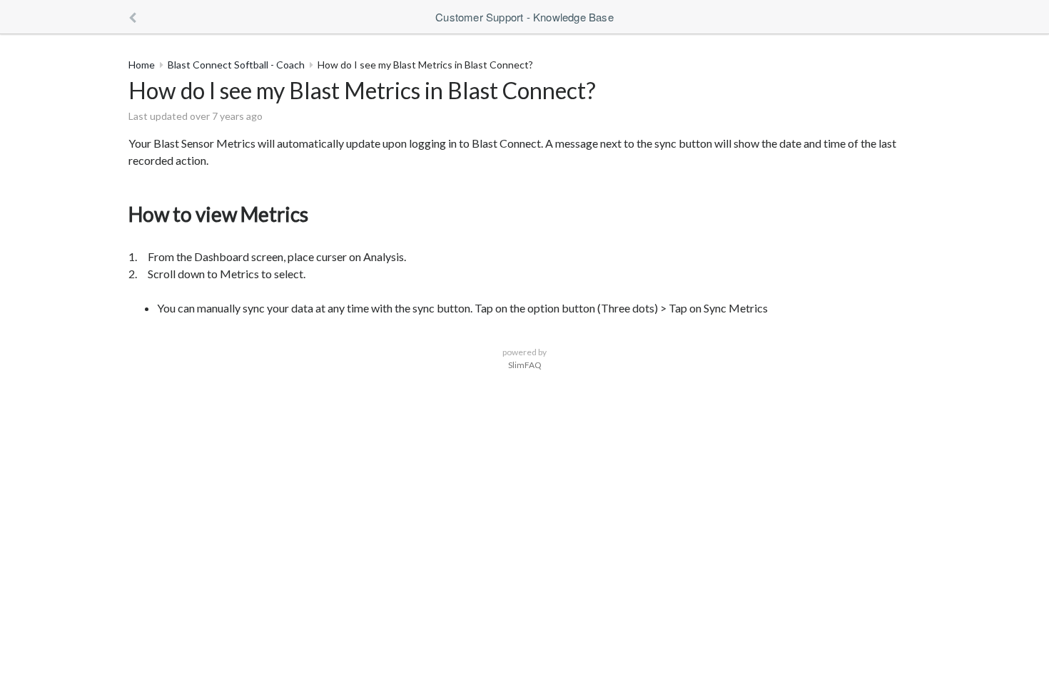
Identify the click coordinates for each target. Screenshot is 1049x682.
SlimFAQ (525, 365)
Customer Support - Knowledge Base (524, 16)
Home (141, 64)
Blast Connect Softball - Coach (236, 64)
